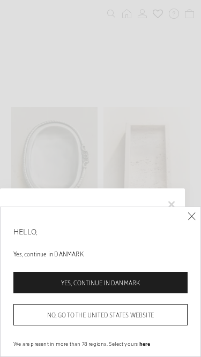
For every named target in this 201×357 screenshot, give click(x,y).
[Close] (191, 216)
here (145, 343)
